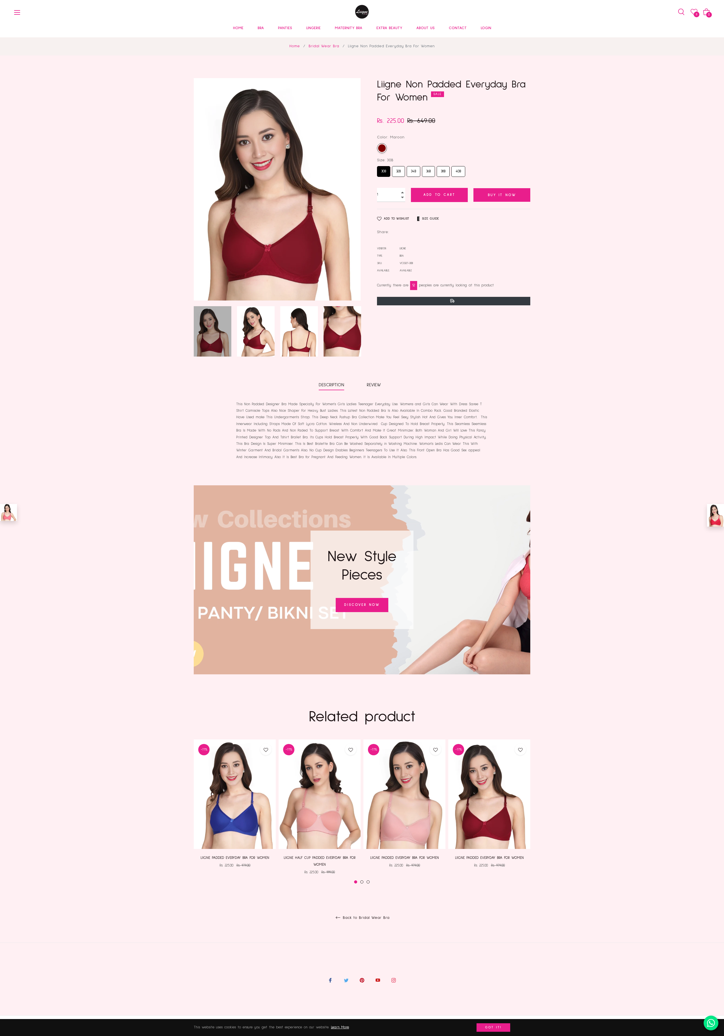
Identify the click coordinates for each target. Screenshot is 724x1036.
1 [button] (355, 881)
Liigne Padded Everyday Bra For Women (235, 858)
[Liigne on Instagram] (393, 980)
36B (428, 169)
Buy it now (502, 195)
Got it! (493, 1027)
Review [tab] (375, 385)
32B (399, 169)
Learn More (340, 1027)
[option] (234, 808)
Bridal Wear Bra (324, 46)
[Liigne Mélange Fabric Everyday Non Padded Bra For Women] (8, 512)
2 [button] (361, 881)
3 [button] (368, 881)
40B (458, 169)
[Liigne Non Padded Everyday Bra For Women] (715, 515)
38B (443, 169)
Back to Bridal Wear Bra (365, 918)
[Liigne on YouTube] (378, 980)
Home (294, 46)
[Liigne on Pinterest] (362, 980)
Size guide (430, 218)
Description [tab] (331, 385)
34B (414, 169)
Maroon (382, 148)
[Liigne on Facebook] (330, 980)
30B (384, 169)
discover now (362, 605)
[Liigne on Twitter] (346, 980)
